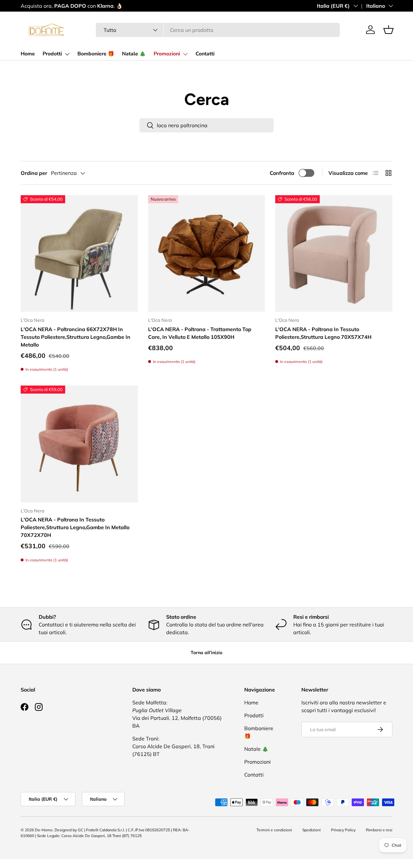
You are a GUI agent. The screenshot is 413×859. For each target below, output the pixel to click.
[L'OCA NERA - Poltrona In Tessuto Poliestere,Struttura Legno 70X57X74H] (333, 253)
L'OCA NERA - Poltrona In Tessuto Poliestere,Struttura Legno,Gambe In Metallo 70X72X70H (75, 527)
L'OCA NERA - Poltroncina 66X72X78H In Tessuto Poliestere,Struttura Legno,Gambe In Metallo (75, 337)
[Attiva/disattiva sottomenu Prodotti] (67, 54)
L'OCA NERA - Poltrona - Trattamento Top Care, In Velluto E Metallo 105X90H (199, 333)
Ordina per (34, 173)
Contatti (205, 53)
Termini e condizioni (274, 829)
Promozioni (167, 53)
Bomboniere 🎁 (95, 53)
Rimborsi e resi (379, 829)
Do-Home (44, 829)
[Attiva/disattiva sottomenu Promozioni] (185, 54)
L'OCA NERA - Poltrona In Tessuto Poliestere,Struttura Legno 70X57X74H (323, 333)
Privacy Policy (343, 829)
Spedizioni (311, 829)
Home (28, 53)
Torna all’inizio (206, 652)
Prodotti (52, 53)
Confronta (282, 173)
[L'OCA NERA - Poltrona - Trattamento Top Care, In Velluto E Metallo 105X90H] (206, 253)
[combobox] (218, 30)
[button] (388, 30)
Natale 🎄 (134, 53)
